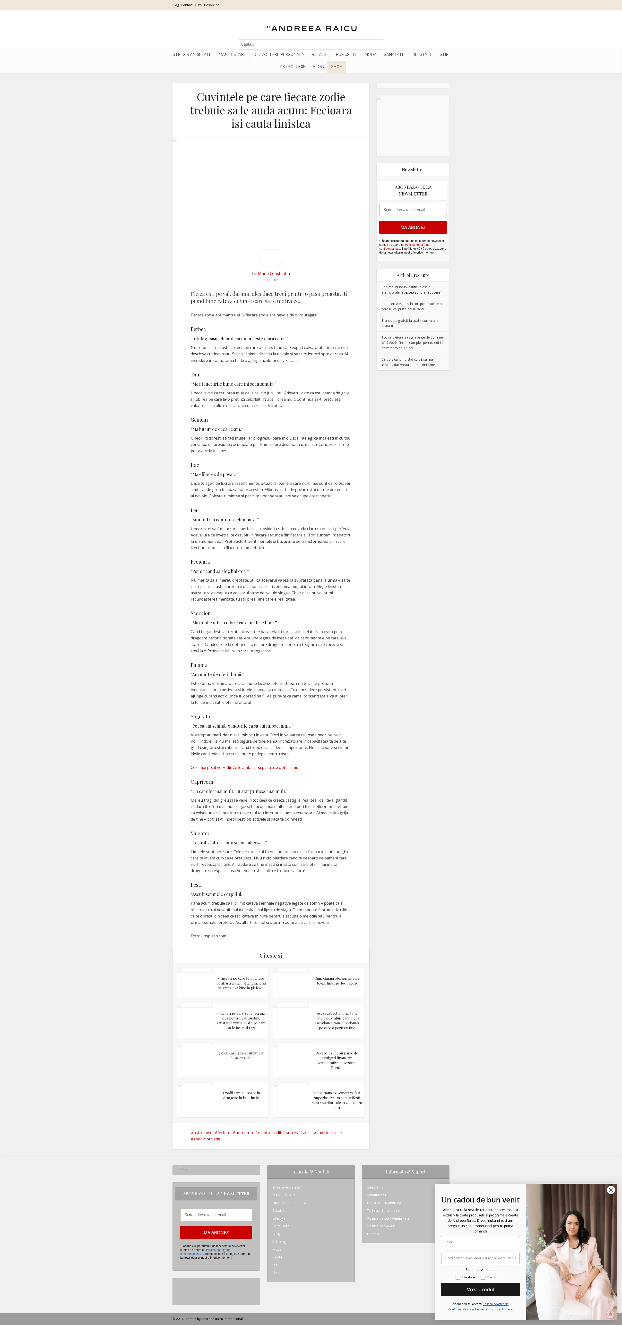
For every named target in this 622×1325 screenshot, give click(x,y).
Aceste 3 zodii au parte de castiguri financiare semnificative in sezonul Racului (337, 1060)
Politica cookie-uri (381, 1226)
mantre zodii (269, 1132)
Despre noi (212, 5)
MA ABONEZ (413, 227)
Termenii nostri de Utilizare (493, 1309)
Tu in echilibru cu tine (383, 1210)
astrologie (203, 1132)
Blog (176, 5)
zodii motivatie (207, 1139)
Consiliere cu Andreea (384, 1202)
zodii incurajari (330, 1132)
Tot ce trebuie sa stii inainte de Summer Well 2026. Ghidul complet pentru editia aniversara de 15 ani (412, 342)
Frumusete (345, 54)
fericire (223, 1132)
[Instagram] (179, 1282)
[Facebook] (179, 1289)
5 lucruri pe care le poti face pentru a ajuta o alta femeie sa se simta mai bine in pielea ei (241, 983)
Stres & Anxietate (192, 54)
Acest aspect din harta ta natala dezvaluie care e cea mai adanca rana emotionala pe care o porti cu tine (337, 1020)
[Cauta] (378, 44)
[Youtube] (179, 1297)
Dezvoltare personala (278, 54)
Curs (198, 5)
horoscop (244, 1132)
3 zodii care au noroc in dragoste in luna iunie (241, 1095)
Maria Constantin (274, 273)
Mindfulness (376, 1195)
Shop (336, 66)
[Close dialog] (611, 1190)
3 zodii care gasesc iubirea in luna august (241, 1055)
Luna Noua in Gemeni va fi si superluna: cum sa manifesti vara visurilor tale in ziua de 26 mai (337, 1100)
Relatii (318, 54)
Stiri (444, 54)
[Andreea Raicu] (311, 24)
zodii (307, 1132)
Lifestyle (422, 54)
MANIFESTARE (232, 54)
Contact (186, 5)
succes (292, 1132)
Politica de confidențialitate (388, 1218)
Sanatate (394, 54)
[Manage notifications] (610, 1314)
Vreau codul (480, 1289)
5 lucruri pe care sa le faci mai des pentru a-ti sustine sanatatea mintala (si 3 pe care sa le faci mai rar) (241, 1020)
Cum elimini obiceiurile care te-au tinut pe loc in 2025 (337, 980)
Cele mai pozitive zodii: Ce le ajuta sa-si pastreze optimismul (245, 767)
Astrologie (292, 66)
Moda (370, 54)
